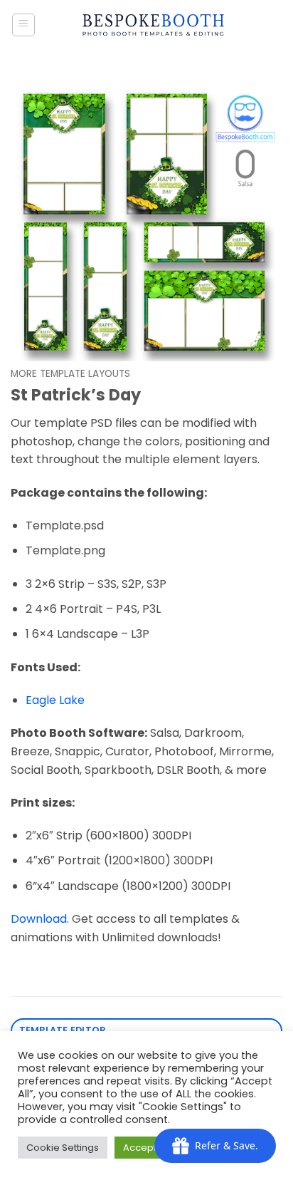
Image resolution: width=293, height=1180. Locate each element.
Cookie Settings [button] (62, 1147)
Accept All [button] (146, 1147)
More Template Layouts (70, 374)
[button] (23, 25)
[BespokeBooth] (153, 25)
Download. (40, 919)
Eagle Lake (55, 700)
